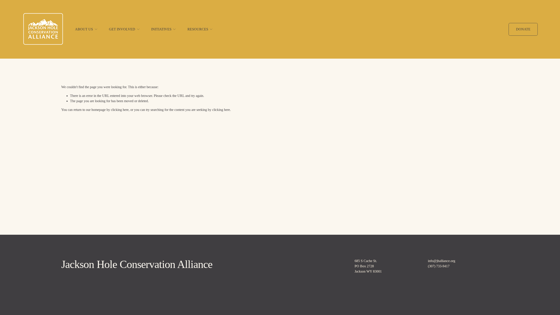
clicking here (120, 110)
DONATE (523, 29)
